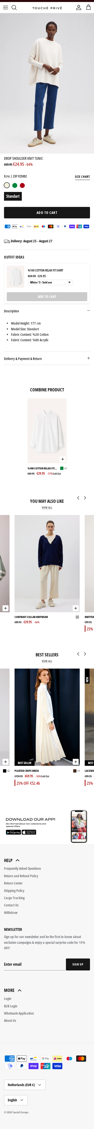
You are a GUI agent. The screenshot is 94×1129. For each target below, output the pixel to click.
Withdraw (11, 912)
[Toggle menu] (5, 7)
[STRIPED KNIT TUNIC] (7, 617)
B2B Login (10, 1006)
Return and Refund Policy (21, 875)
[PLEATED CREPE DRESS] (47, 717)
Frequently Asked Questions (22, 868)
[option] (47, 83)
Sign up (77, 964)
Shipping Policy (14, 890)
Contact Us (11, 905)
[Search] (16, 7)
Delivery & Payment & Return (23, 358)
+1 (65, 468)
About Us (10, 1020)
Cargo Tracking (14, 897)
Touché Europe (20, 1112)
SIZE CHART (82, 176)
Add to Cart (47, 212)
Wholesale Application (19, 1013)
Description (11, 311)
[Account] (77, 7)
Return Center (13, 883)
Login (7, 998)
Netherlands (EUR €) (21, 1084)
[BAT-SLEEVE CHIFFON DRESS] (4, 771)
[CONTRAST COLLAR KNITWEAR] (47, 563)
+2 (8, 771)
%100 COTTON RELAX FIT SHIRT (45, 270)
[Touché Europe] (47, 7)
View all (47, 507)
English (12, 1100)
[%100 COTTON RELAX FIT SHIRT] (47, 430)
